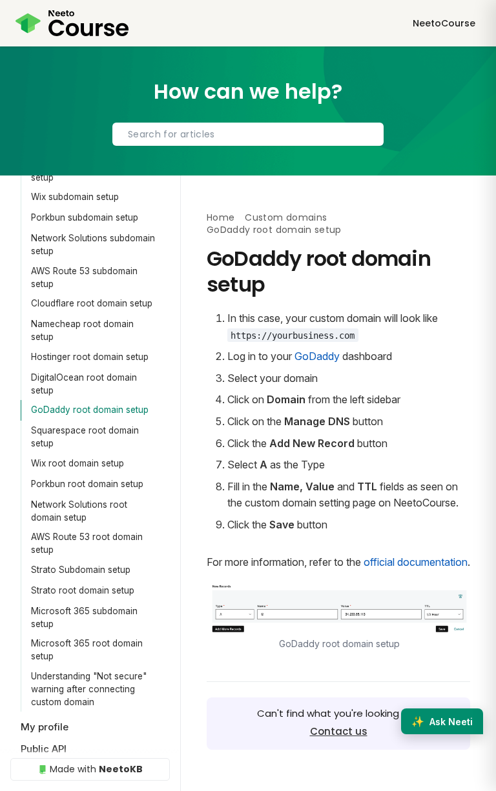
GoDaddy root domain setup (90, 410)
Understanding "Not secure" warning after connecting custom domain (89, 689)
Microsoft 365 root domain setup (87, 649)
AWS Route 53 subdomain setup (84, 277)
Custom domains (286, 217)
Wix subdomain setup (75, 197)
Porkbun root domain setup (87, 484)
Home (220, 217)
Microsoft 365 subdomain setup (84, 617)
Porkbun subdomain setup (84, 217)
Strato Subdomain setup (80, 570)
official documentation (416, 562)
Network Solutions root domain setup (79, 511)
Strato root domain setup (82, 590)
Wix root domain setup (77, 463)
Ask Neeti (442, 721)
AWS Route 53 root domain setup (87, 543)
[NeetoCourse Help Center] (72, 23)
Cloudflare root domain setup (91, 303)
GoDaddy (317, 356)
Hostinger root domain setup (90, 357)
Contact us (338, 731)
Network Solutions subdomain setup (93, 244)
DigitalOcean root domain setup (84, 384)
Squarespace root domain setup (85, 436)
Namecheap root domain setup (82, 330)
